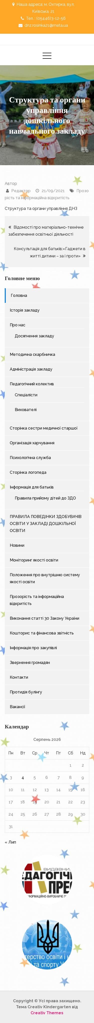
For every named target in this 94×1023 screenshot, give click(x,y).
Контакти (19, 677)
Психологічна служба (30, 457)
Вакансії (17, 706)
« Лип (10, 842)
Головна (19, 295)
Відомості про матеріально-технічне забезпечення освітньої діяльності (46, 231)
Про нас (17, 325)
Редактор (21, 190)
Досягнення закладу (34, 336)
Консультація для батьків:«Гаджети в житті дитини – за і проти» (49, 252)
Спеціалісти (26, 395)
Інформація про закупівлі (33, 647)
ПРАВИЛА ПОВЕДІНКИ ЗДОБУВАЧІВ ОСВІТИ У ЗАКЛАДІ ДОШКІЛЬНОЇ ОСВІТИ (45, 523)
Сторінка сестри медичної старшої (43, 428)
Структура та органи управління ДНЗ (41, 208)
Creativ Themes (47, 1013)
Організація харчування (32, 443)
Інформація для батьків (32, 487)
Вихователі (26, 409)
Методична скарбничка (32, 354)
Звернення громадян (30, 662)
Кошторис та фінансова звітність (42, 633)
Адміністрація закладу (31, 369)
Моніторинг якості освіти (34, 560)
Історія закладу (25, 310)
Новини (17, 545)
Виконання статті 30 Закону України (44, 618)
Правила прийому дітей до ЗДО (45, 498)
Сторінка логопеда (28, 472)
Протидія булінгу (26, 692)
